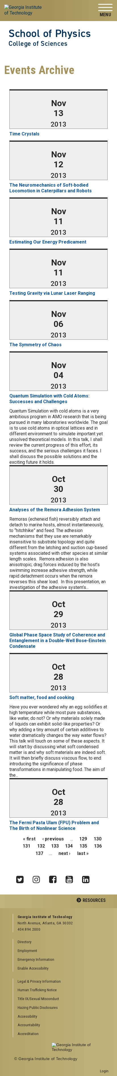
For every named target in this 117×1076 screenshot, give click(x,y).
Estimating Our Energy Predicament (47, 242)
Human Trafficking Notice (37, 990)
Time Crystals (24, 134)
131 (26, 846)
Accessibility (27, 1016)
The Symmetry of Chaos (35, 344)
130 (97, 839)
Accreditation (28, 1033)
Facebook (54, 878)
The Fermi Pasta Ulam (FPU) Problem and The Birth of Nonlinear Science (54, 825)
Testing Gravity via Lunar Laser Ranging (52, 293)
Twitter (22, 878)
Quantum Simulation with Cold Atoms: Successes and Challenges (49, 398)
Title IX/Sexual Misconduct (38, 998)
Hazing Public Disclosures (38, 1007)
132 (41, 846)
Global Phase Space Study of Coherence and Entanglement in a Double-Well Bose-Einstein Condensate (57, 640)
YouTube (71, 878)
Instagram (38, 878)
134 (69, 846)
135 (83, 846)
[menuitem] (61, 981)
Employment (27, 950)
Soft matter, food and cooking (41, 697)
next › (64, 853)
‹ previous (53, 839)
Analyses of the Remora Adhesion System (54, 509)
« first (29, 839)
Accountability (29, 1025)
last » (83, 853)
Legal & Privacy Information (39, 981)
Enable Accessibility (33, 968)
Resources (94, 900)
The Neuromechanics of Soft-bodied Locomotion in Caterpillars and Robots (50, 187)
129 (83, 839)
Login (104, 1071)
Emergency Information (36, 959)
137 (39, 853)
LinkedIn (87, 878)
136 (98, 846)
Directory (25, 941)
